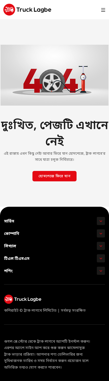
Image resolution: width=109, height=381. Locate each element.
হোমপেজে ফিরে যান (54, 176)
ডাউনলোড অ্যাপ (80, 9)
